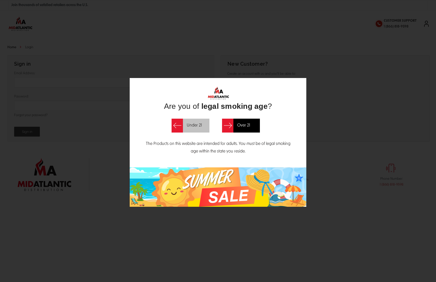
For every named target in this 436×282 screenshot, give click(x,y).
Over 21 (243, 125)
